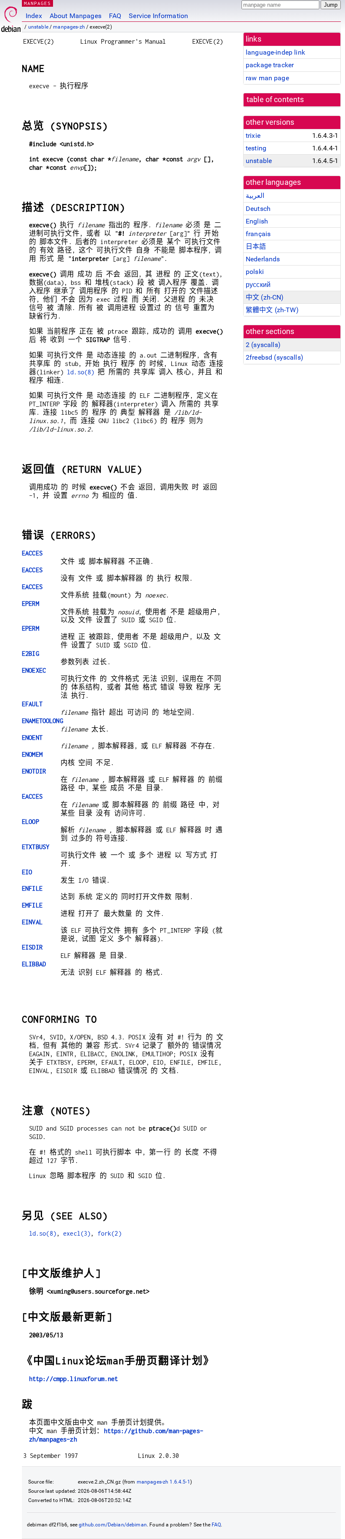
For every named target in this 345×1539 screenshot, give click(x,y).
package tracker (270, 65)
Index (34, 16)
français (258, 234)
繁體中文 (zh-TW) (272, 310)
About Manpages (75, 16)
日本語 (256, 246)
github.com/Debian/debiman (113, 1525)
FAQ (115, 16)
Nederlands (263, 259)
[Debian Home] (10, 17)
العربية (255, 196)
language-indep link (275, 52)
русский (258, 285)
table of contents (275, 99)
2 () (263, 345)
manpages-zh (69, 27)
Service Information (158, 16)
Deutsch (258, 209)
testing (256, 148)
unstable (38, 27)
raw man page (267, 78)
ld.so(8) (80, 372)
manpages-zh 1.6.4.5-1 (163, 1482)
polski (255, 272)
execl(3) (76, 1233)
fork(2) (110, 1233)
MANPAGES (37, 3)
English (257, 221)
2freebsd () (274, 357)
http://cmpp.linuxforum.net (73, 1378)
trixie (253, 135)
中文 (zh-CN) (265, 297)
